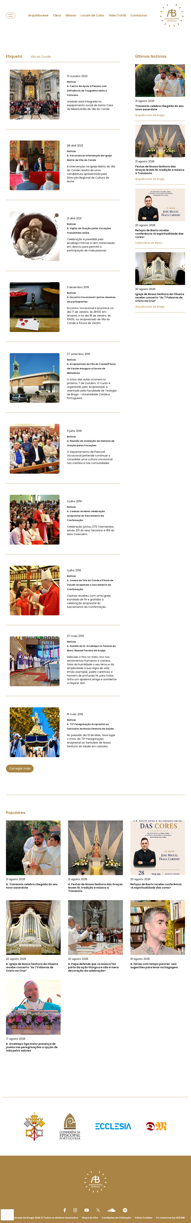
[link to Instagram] (75, 1210)
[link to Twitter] (98, 1210)
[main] (95, 556)
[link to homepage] (172, 15)
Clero (57, 15)
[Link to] (63, 94)
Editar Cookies (143, 1217)
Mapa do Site (90, 1217)
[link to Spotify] (125, 1210)
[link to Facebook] (65, 1210)
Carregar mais (19, 768)
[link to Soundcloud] (111, 1210)
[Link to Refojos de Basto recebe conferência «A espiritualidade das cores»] (160, 218)
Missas (71, 15)
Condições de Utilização (116, 1217)
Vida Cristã (117, 15)
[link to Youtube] (86, 1210)
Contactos (138, 15)
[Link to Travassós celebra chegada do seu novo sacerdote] (160, 92)
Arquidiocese (38, 15)
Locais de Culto (92, 15)
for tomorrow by (170, 1217)
